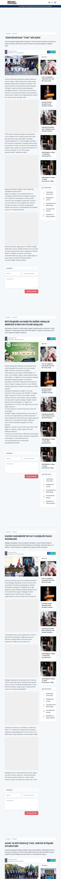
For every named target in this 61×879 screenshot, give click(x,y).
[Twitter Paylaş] (51, 52)
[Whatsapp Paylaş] (54, 52)
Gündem (14, 839)
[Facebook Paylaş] (48, 52)
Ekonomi (14, 33)
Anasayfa (8, 33)
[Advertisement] (30, 21)
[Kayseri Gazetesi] (12, 2)
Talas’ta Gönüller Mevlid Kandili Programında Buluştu (35, 6)
